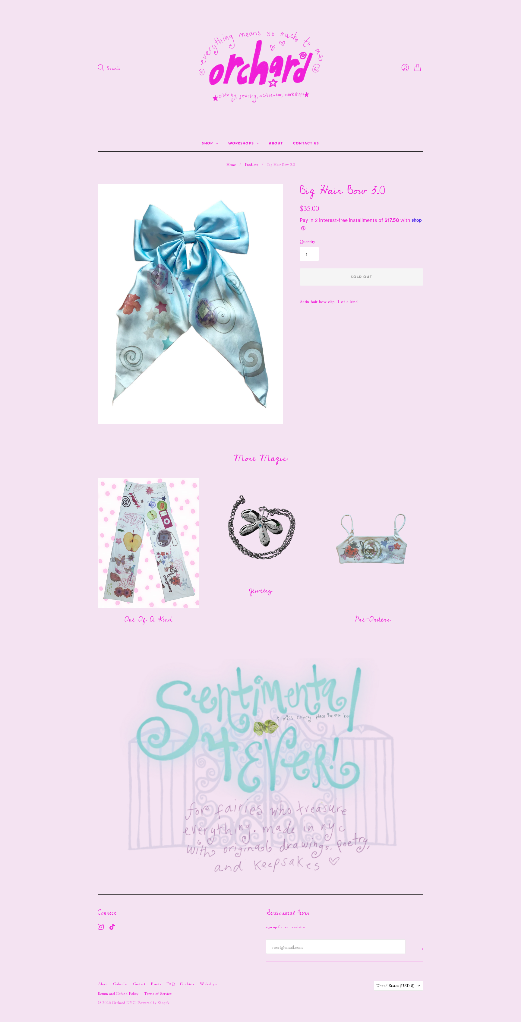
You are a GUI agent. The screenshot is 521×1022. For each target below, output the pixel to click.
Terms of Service (158, 993)
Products (251, 164)
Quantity (307, 241)
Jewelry (260, 590)
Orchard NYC (124, 1002)
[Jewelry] (260, 528)
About (276, 143)
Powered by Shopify (153, 1002)
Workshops (241, 143)
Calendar (120, 983)
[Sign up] (419, 949)
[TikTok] (112, 927)
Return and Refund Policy (118, 993)
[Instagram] (101, 927)
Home (231, 164)
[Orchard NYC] (260, 67)
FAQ (170, 983)
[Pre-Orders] (372, 543)
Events (156, 983)
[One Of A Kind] (148, 543)
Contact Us (306, 143)
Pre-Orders (372, 619)
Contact (139, 983)
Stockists (187, 983)
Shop (207, 143)
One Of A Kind (148, 619)
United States (395, 985)
